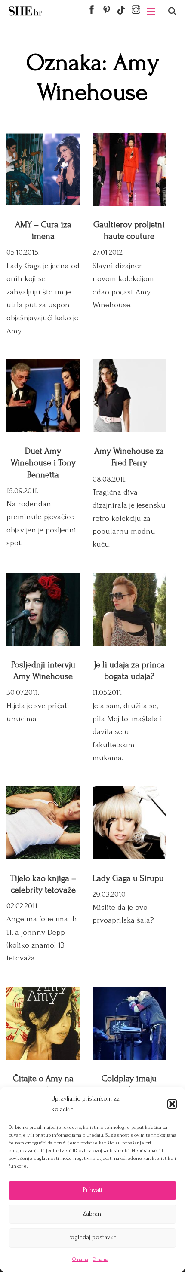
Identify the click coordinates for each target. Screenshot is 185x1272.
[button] (172, 1104)
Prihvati (92, 1190)
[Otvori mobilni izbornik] (151, 11)
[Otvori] (172, 11)
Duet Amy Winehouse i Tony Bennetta (43, 462)
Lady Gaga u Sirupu (128, 878)
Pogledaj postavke (92, 1237)
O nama (80, 1259)
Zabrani (92, 1213)
